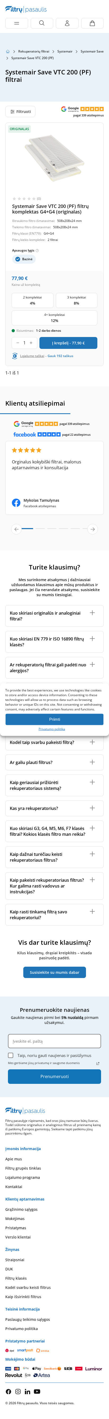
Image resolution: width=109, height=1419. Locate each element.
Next (92, 529)
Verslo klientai (18, 1237)
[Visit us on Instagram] (18, 1391)
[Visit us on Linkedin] (27, 1391)
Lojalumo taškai (32, 356)
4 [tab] (63, 531)
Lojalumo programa (22, 1177)
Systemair (64, 51)
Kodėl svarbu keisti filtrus (28, 1287)
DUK (9, 1268)
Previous (16, 529)
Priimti (54, 719)
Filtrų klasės (16, 1278)
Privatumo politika (52, 729)
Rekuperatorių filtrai (33, 51)
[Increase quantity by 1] (31, 343)
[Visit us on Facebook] (8, 1391)
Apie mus (13, 1158)
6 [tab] (87, 531)
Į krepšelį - (68, 342)
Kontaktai (13, 1186)
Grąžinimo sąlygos (21, 1209)
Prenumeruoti (54, 1076)
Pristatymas (15, 1227)
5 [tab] (75, 531)
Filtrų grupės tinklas (23, 1168)
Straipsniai (14, 1259)
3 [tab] (51, 531)
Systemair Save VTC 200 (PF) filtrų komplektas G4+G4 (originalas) (50, 209)
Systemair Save (92, 51)
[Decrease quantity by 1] (17, 343)
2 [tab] (40, 531)
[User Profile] (67, 23)
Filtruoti (23, 111)
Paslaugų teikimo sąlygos (27, 1319)
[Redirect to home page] (7, 51)
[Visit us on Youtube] (37, 1391)
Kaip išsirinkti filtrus (23, 1296)
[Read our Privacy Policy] (98, 1063)
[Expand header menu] (16, 23)
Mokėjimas (15, 1218)
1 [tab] (24, 530)
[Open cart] (92, 23)
